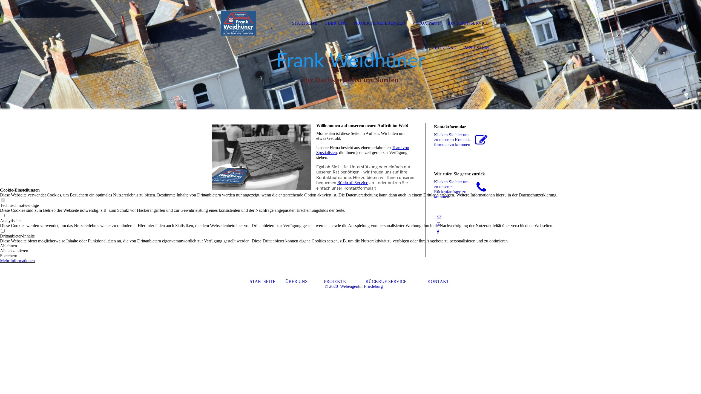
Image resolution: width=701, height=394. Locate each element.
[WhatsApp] (439, 224)
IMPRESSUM (476, 47)
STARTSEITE (267, 281)
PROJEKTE (335, 281)
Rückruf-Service (352, 183)
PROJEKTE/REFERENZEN (379, 23)
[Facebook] (438, 232)
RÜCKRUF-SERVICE (386, 281)
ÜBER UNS (304, 281)
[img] (238, 23)
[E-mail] (439, 216)
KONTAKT (438, 281)
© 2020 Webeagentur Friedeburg (354, 286)
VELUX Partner (426, 23)
